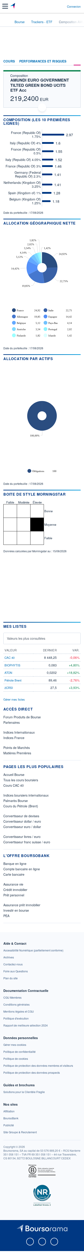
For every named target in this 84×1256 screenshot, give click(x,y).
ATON (8, 672)
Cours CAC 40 (13, 785)
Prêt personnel (13, 895)
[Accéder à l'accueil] (6, 21)
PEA (6, 915)
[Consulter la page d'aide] (62, 6)
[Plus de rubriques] (77, 61)
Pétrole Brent (13, 680)
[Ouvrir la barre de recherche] (55, 6)
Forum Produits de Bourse (22, 717)
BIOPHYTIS (12, 665)
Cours (9, 61)
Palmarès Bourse (15, 800)
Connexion (74, 6)
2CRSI (8, 688)
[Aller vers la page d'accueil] (13, 6)
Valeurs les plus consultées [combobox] (26, 638)
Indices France (13, 737)
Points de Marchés (16, 747)
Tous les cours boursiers (20, 780)
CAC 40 (9, 657)
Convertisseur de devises (21, 816)
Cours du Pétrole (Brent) (20, 806)
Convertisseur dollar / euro (22, 821)
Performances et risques (43, 61)
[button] (5, 6)
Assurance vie (13, 884)
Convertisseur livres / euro (22, 836)
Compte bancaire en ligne (21, 869)
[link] (33, 950)
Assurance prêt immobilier (21, 905)
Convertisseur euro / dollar (22, 826)
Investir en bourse (16, 910)
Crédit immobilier (15, 889)
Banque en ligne (14, 863)
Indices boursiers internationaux (26, 795)
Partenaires (11, 722)
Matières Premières (17, 753)
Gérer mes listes (14, 699)
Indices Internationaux (19, 732)
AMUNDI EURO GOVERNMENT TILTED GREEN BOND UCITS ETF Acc (39, 85)
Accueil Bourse (13, 774)
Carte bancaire (13, 874)
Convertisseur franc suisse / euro (26, 842)
